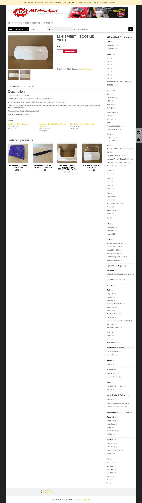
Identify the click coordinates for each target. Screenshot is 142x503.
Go (131, 29)
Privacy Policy (48, 492)
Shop (10, 23)
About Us (36, 23)
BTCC (27, 23)
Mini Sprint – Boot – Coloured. (18, 124)
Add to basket (70, 51)
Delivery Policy (48, 490)
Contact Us (47, 23)
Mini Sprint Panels (85, 69)
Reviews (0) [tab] (29, 86)
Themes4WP (85, 500)
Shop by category (16, 29)
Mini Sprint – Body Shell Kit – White (82, 124)
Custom (18, 23)
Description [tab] (14, 86)
